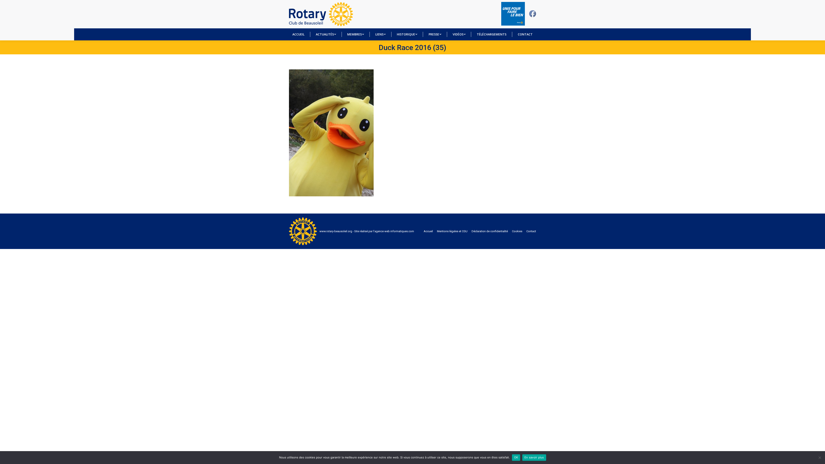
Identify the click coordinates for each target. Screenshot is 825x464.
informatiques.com (402, 231)
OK (516, 457)
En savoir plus (534, 457)
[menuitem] (298, 34)
